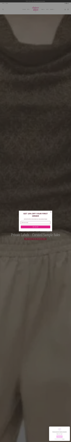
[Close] (50, 212)
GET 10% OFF (35, 226)
